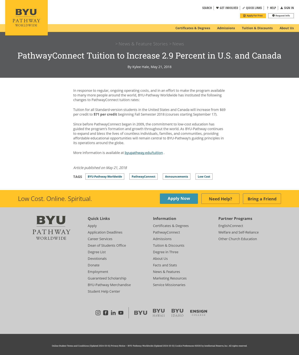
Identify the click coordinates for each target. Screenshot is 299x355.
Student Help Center (104, 291)
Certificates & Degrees (171, 225)
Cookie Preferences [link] (184, 345)
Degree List (97, 252)
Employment (98, 271)
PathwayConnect (166, 232)
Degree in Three (165, 252)
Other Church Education (237, 238)
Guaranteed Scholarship (107, 278)
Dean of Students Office (107, 245)
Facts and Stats (165, 265)
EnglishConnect (230, 225)
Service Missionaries (169, 284)
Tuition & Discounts (168, 245)
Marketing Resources (170, 278)
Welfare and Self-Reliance (238, 232)
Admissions (162, 238)
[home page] (26, 17)
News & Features (166, 271)
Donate (93, 265)
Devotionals (97, 258)
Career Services (100, 238)
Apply (92, 225)
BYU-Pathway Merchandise (109, 284)
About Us (160, 258)
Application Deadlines (105, 232)
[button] (205, 8)
